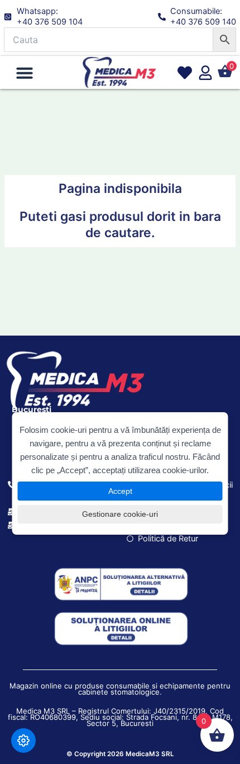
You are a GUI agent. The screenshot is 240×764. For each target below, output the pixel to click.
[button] (24, 72)
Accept (120, 491)
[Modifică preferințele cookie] (23, 740)
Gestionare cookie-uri (120, 514)
